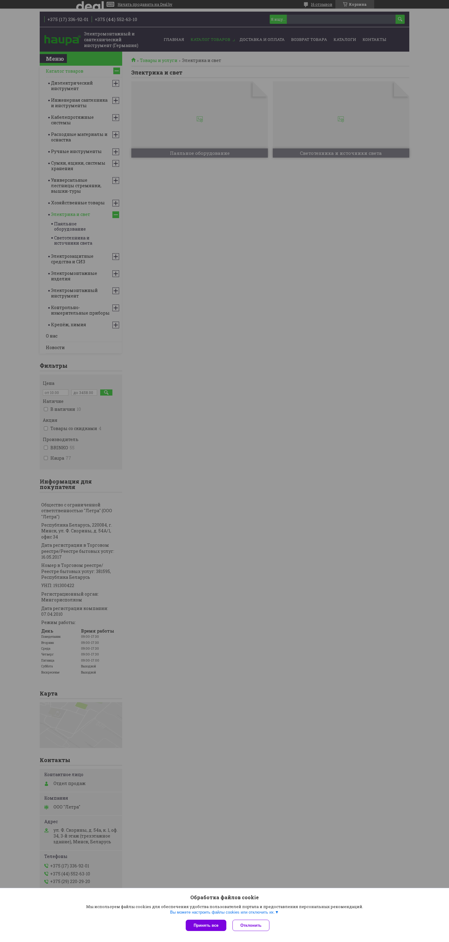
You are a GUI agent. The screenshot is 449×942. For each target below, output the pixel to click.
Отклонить (250, 925)
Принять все (206, 925)
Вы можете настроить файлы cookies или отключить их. (222, 912)
